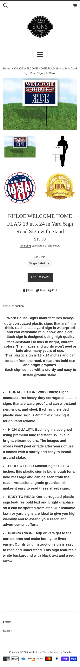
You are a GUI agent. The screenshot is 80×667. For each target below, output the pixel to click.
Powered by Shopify (60, 652)
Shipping (25, 245)
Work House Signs (39, 652)
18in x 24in (39, 257)
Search (7, 630)
